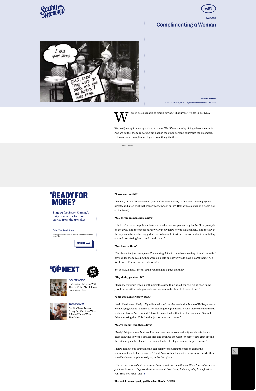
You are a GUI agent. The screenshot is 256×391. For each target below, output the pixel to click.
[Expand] (233, 349)
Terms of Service (86, 234)
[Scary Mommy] (52, 11)
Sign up (81, 243)
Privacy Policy (56, 236)
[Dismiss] (252, 349)
